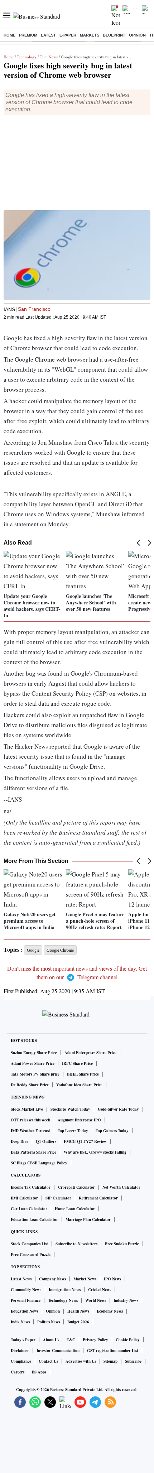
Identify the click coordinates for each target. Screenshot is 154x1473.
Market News (84, 1278)
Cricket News (99, 1289)
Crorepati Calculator (76, 1187)
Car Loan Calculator (29, 1208)
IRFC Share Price (77, 1063)
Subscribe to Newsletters (76, 1243)
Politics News (48, 1321)
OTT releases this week (30, 1119)
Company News (52, 1278)
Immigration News (65, 1289)
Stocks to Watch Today (70, 1109)
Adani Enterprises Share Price (90, 1052)
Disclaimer (20, 1350)
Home (9, 35)
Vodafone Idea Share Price (79, 1084)
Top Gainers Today (112, 1130)
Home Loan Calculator (75, 1208)
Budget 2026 (78, 1321)
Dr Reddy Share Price (30, 1084)
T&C (71, 1339)
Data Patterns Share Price (33, 1152)
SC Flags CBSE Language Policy (39, 1162)
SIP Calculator (58, 1198)
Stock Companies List (29, 1243)
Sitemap (110, 1361)
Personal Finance (25, 1300)
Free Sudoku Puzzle (122, 1243)
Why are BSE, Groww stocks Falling (95, 1152)
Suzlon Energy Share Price (34, 1052)
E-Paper (67, 35)
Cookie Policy (128, 1339)
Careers (17, 1372)
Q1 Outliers (46, 1141)
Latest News (21, 1278)
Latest (48, 35)
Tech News (49, 56)
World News (95, 1300)
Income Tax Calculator (30, 1187)
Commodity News (26, 1289)
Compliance (21, 1361)
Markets (89, 35)
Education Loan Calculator (34, 1219)
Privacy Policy (95, 1339)
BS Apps (39, 1372)
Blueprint (114, 35)
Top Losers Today (73, 1130)
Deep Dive (19, 1141)
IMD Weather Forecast (30, 1130)
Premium (28, 35)
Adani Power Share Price (32, 1063)
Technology (27, 56)
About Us (51, 1339)
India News (20, 1321)
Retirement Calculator (98, 1198)
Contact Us (48, 1361)
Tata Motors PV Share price (35, 1074)
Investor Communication (58, 1350)
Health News (78, 1311)
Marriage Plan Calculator (88, 1219)
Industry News (126, 1300)
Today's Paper (23, 1339)
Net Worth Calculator (121, 1187)
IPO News (112, 1278)
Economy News (110, 1311)
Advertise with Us (81, 1361)
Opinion (137, 35)
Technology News (63, 1300)
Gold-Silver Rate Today (118, 1109)
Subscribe (133, 1361)
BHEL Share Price (83, 1074)
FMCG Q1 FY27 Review (85, 1141)
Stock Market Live (27, 1109)
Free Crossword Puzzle (30, 1254)
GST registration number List (112, 1350)
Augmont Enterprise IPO (79, 1119)
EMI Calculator (24, 1198)
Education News (24, 1311)
